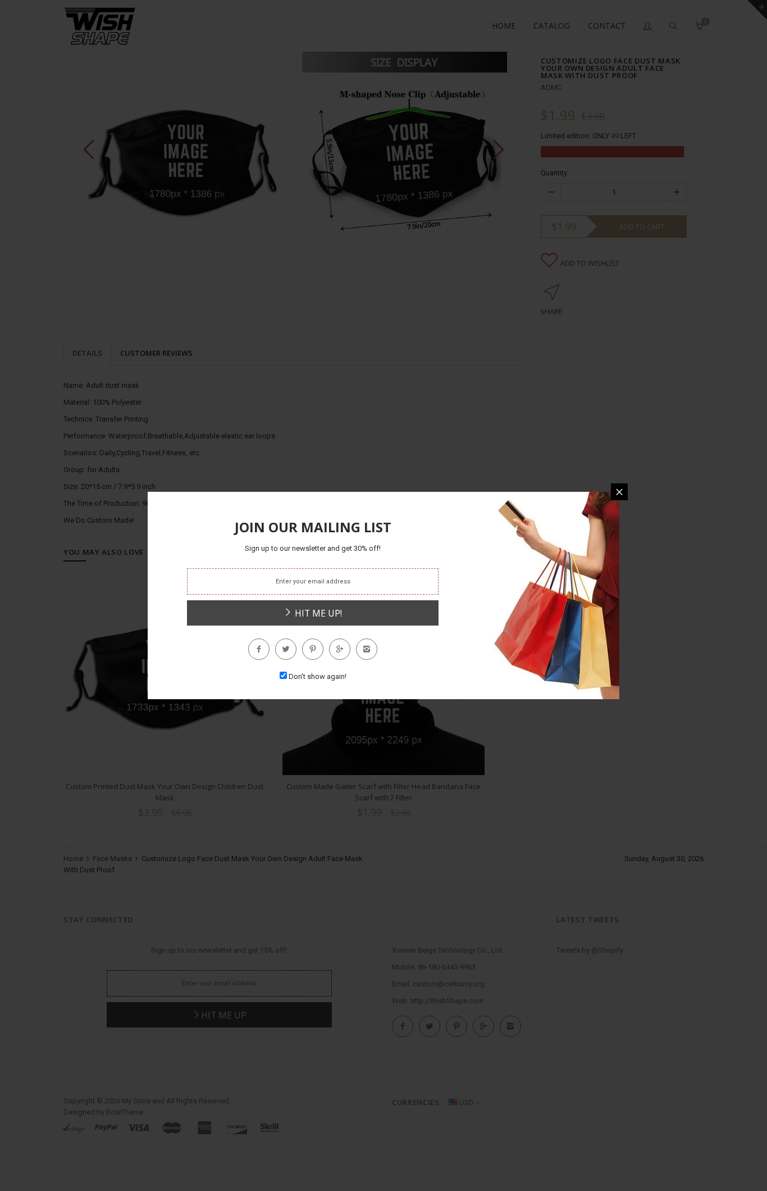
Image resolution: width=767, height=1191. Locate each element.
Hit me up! (317, 613)
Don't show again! (317, 676)
